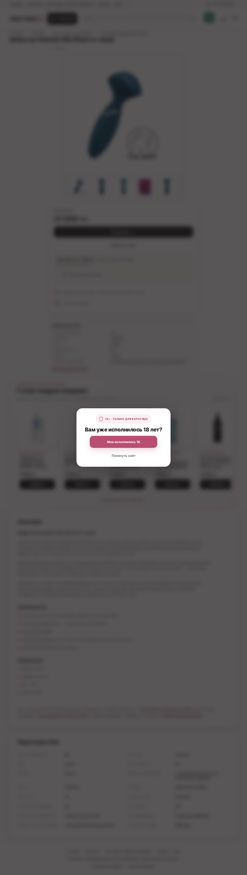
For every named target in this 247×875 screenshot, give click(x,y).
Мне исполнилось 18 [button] (123, 442)
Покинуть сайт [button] (124, 456)
